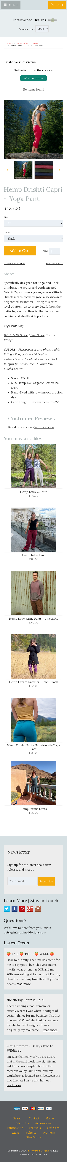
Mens (15, 1132)
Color (7, 232)
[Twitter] (7, 909)
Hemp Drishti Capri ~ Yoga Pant (27, 46)
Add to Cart (20, 250)
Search (17, 1118)
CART (59, 5)
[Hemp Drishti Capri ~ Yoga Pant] (23, 170)
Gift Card (53, 1128)
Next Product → (54, 263)
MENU (13, 5)
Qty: (45, 251)
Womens (49, 1132)
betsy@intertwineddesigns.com (25, 932)
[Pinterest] (22, 909)
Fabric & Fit (15, 1128)
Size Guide (37, 335)
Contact (34, 1118)
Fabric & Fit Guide (16, 335)
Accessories (43, 1123)
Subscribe (46, 881)
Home (10, 44)
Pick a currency (26, 29)
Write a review (33, 78)
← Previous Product (14, 263)
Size (6, 217)
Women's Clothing (27, 44)
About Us (22, 1123)
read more (24, 984)
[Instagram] (38, 909)
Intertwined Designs (38, 1150)
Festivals (35, 1128)
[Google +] (30, 909)
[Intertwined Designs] (33, 19)
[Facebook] (14, 909)
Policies (31, 1132)
